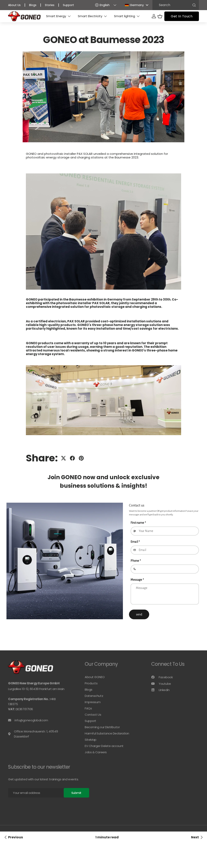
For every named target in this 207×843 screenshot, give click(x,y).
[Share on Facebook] (72, 458)
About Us (14, 5)
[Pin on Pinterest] (81, 458)
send (139, 614)
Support (68, 5)
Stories (49, 5)
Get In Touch (181, 16)
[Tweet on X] (63, 458)
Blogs (32, 5)
